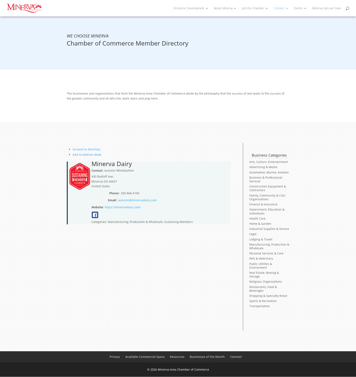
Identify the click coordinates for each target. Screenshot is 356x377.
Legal (252, 234)
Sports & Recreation (263, 301)
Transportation (259, 306)
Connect (279, 8)
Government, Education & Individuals (267, 211)
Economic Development (189, 8)
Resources (177, 357)
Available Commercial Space (145, 357)
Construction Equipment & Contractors (267, 188)
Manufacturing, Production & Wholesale (269, 246)
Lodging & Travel (260, 239)
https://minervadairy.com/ (123, 207)
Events (298, 8)
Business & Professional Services (265, 179)
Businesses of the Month (207, 357)
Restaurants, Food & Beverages (263, 289)
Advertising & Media (263, 167)
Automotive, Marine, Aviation (269, 172)
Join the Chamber (253, 8)
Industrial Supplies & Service (269, 229)
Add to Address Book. (87, 155)
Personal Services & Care (266, 253)
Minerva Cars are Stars (326, 8)
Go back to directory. (87, 149)
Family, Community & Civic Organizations (267, 197)
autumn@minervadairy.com (137, 200)
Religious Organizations (265, 281)
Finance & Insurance (263, 204)
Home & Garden (260, 224)
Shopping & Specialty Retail (268, 296)
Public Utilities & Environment (260, 265)
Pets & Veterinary (261, 258)
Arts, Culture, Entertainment (268, 162)
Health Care (257, 218)
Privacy (115, 357)
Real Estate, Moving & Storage (264, 274)
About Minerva (223, 8)
